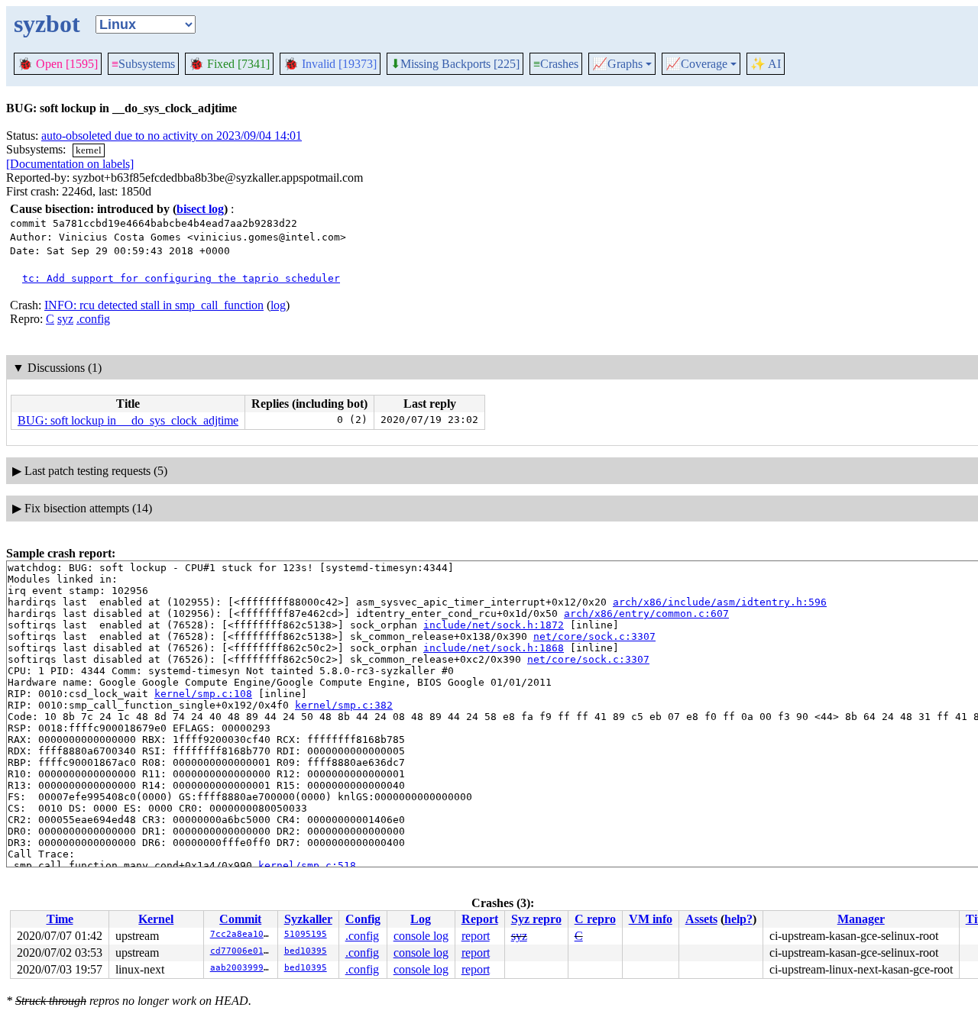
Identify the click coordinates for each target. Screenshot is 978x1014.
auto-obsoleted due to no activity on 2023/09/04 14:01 (171, 135)
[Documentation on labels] (70, 163)
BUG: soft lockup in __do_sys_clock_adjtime (128, 420)
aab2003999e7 (242, 968)
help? (738, 918)
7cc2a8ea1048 (242, 934)
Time (60, 918)
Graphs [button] (617, 64)
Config (363, 918)
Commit (240, 918)
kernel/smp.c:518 (307, 865)
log (278, 305)
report (475, 935)
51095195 (305, 934)
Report (479, 918)
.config (93, 318)
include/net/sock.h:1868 (493, 648)
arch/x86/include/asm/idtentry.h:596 (720, 602)
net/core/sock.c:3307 (594, 636)
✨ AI (765, 63)
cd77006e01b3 (242, 951)
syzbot (47, 23)
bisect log (200, 208)
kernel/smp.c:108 (203, 693)
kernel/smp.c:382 (344, 705)
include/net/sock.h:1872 (493, 625)
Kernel (155, 918)
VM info (650, 918)
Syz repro (536, 918)
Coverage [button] (696, 64)
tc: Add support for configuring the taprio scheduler (181, 278)
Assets (701, 918)
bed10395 (305, 951)
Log (420, 918)
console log (421, 935)
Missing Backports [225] (455, 64)
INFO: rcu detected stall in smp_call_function (154, 305)
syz (65, 318)
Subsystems (143, 63)
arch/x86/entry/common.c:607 (646, 613)
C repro (595, 918)
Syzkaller (308, 918)
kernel (89, 150)
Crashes (555, 63)
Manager (861, 918)
